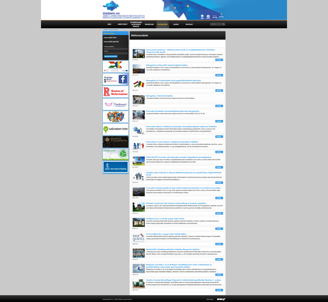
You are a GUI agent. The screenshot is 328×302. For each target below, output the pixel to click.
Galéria (175, 24)
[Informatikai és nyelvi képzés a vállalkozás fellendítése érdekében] (139, 150)
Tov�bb (219, 60)
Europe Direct (122, 24)
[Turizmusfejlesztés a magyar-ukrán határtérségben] (139, 242)
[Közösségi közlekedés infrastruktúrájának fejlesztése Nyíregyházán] (139, 119)
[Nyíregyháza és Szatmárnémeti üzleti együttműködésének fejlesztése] (139, 88)
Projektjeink (149, 24)
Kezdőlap (109, 24)
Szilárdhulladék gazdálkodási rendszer (135, 24)
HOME (106, 29)
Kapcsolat (189, 24)
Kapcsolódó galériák (111, 42)
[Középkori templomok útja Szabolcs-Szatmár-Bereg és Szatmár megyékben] (139, 211)
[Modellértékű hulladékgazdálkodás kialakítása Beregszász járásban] (139, 257)
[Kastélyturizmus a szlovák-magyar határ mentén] (139, 226)
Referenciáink (109, 33)
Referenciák (162, 24)
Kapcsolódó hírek (110, 38)
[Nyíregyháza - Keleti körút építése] (139, 104)
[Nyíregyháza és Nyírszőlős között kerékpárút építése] (139, 73)
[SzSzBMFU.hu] (123, 18)
